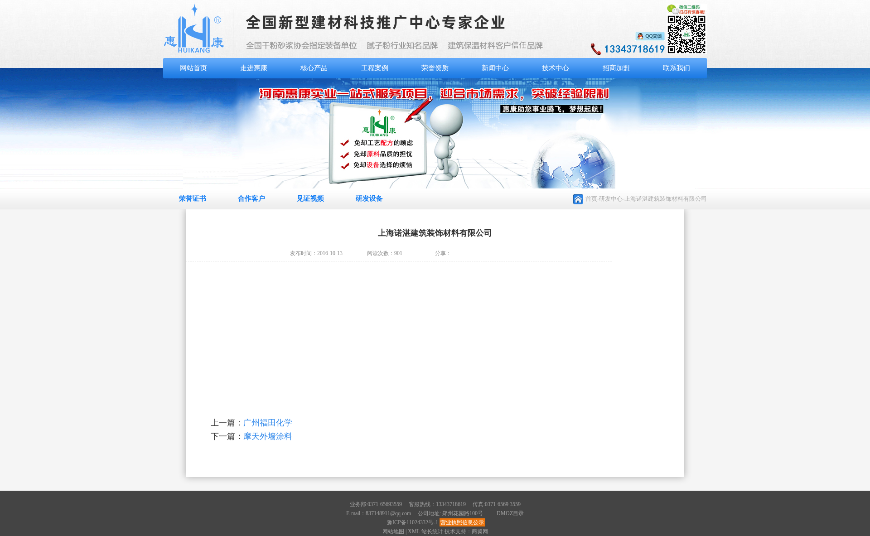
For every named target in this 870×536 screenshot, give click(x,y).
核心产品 (314, 68)
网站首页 (193, 68)
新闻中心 (495, 68)
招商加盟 (616, 68)
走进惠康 (253, 68)
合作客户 (251, 198)
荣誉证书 (192, 198)
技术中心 (555, 68)
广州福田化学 (267, 422)
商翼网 (480, 531)
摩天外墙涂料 (267, 436)
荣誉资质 (435, 68)
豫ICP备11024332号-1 (412, 522)
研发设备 (369, 198)
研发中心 (611, 198)
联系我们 (676, 68)
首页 (591, 198)
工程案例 (374, 68)
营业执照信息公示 (462, 522)
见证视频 (310, 198)
